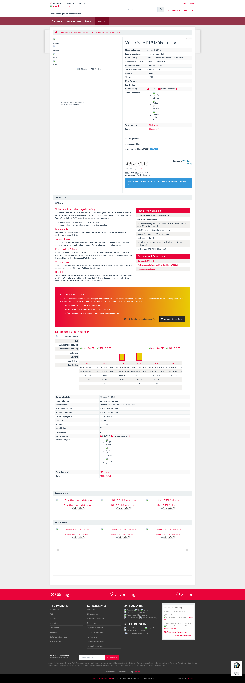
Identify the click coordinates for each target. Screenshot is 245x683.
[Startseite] (56, 32)
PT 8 (156, 363)
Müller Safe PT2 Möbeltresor (122, 534)
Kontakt (192, 3)
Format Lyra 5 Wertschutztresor (77, 505)
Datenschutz (54, 628)
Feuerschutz (91, 623)
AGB (51, 614)
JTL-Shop (190, 679)
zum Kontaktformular (183, 636)
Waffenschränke (74, 21)
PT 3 (122, 363)
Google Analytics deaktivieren (102, 679)
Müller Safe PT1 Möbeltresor (77, 534)
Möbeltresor (152, 125)
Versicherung (92, 637)
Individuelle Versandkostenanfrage (142, 319)
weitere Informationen (173, 319)
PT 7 (139, 363)
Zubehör (88, 21)
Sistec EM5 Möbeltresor (167, 505)
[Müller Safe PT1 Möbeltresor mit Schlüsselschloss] (197, 41)
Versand (139, 169)
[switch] (236, 673)
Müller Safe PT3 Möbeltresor (167, 534)
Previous (58, 550)
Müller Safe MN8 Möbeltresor (122, 505)
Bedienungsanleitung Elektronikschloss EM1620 (157, 265)
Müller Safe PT (153, 129)
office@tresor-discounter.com (177, 632)
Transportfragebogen (146, 269)
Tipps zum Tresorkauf (95, 628)
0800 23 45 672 (170, 628)
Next (187, 550)
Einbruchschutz (92, 614)
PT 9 (174, 363)
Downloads (91, 609)
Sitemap (53, 619)
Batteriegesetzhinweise (58, 637)
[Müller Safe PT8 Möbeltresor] (47, 41)
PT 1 (87, 363)
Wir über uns (54, 609)
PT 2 (105, 363)
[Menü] (240, 662)
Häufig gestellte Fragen (95, 619)
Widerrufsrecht (55, 641)
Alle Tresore (57, 21)
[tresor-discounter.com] (73, 8)
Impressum (54, 632)
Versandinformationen (95, 646)
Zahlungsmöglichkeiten (95, 641)
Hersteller (101, 21)
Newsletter (54, 623)
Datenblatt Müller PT (146, 261)
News (185, 3)
